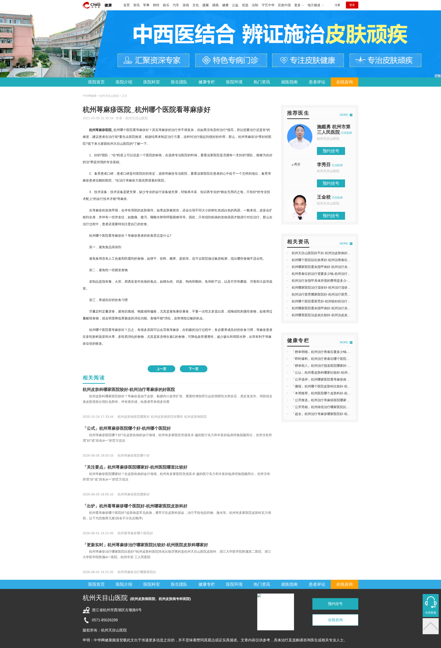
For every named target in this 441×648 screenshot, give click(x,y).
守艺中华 (268, 5)
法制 (255, 5)
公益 (235, 5)
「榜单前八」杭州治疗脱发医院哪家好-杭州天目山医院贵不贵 (336, 365)
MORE (344, 115)
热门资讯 (262, 82)
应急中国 (284, 5)
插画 (215, 5)
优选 (245, 5)
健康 (108, 5)
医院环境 (234, 82)
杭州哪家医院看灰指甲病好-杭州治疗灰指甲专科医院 (329, 267)
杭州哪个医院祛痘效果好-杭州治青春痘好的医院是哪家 (331, 260)
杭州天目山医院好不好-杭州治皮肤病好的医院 (324, 253)
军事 (146, 5)
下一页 (193, 369)
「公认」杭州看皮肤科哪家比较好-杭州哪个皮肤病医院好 (332, 372)
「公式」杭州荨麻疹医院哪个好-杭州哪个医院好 (127, 428)
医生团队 (179, 82)
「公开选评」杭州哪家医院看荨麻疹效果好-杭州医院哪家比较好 (337, 379)
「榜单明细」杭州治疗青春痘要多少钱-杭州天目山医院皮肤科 (336, 352)
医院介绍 (124, 82)
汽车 (176, 5)
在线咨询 (344, 82)
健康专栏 (206, 82)
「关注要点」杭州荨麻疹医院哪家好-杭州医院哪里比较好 (135, 467)
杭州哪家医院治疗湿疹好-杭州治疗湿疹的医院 (324, 287)
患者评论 (317, 82)
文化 (195, 5)
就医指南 (289, 82)
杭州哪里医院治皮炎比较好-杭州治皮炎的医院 (324, 315)
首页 (126, 5)
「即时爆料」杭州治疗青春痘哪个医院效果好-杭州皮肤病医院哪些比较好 (344, 359)
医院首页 (96, 82)
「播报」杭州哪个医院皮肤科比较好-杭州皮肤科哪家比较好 (334, 386)
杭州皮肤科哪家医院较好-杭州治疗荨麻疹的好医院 (129, 389)
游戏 (186, 5)
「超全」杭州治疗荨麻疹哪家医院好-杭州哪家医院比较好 (332, 414)
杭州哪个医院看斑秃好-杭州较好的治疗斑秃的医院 (328, 301)
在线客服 (430, 612)
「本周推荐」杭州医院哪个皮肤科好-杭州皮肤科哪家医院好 (334, 393)
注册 (337, 5)
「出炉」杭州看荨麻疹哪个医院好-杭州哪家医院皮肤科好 (135, 506)
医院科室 (151, 82)
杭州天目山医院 (136, 118)
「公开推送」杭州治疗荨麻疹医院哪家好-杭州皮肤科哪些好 (334, 400)
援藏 (205, 5)
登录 (352, 5)
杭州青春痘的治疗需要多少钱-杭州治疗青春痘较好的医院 (332, 274)
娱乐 (166, 5)
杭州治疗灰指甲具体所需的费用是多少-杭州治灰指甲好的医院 (336, 280)
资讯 (136, 5)
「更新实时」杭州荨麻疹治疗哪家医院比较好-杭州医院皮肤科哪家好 (145, 545)
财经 (156, 5)
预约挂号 (331, 151)
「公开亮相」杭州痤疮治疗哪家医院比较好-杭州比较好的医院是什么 (340, 407)
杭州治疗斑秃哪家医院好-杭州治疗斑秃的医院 (324, 294)
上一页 (161, 369)
